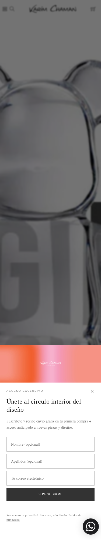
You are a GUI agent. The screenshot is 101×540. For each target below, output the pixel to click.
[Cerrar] (92, 392)
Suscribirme (51, 494)
